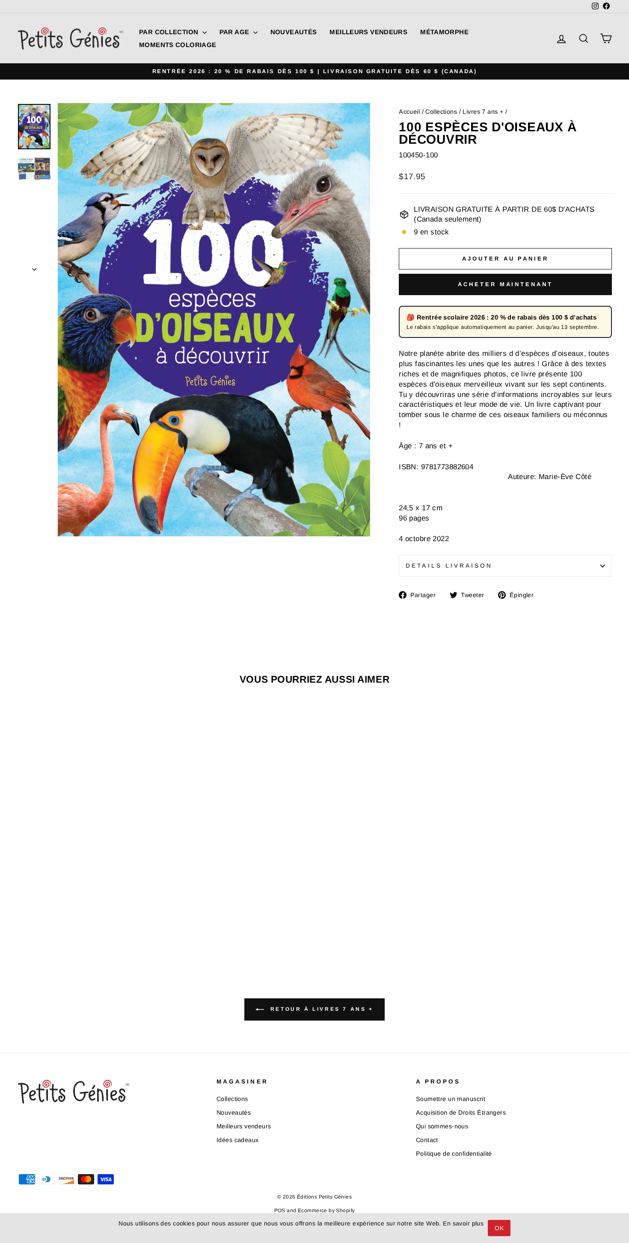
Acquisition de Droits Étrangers (461, 1112)
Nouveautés (293, 32)
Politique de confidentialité (454, 1153)
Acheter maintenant (505, 284)
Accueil (409, 111)
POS (279, 1210)
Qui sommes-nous (442, 1126)
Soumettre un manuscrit (450, 1098)
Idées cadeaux (238, 1139)
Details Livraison (449, 565)
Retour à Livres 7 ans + (320, 1009)
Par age (235, 32)
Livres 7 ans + (483, 111)
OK (499, 1228)
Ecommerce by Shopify (326, 1210)
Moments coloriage (177, 44)
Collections (441, 111)
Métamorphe (444, 32)
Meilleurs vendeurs (368, 32)
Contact (427, 1139)
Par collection (169, 32)
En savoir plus (463, 1223)
